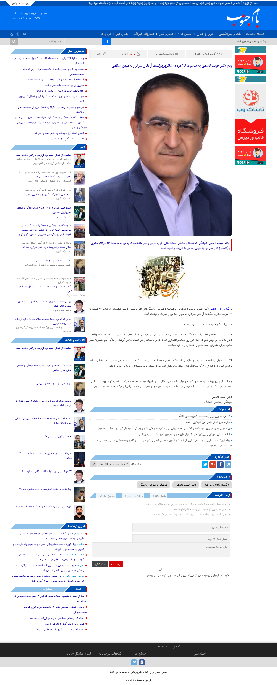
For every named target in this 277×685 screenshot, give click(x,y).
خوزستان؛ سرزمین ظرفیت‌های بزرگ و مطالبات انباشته (44, 507)
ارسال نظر (116, 564)
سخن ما (140, 654)
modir (80, 534)
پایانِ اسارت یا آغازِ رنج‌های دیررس (66, 139)
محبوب (47, 589)
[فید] (12, 33)
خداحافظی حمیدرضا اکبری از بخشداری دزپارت (60, 91)
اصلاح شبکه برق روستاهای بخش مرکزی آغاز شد (59, 133)
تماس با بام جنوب (168, 646)
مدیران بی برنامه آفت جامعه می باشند (64, 85)
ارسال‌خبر (122, 34)
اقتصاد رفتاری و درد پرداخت (57, 436)
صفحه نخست (255, 34)
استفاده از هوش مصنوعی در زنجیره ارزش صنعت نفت (56, 80)
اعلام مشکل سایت (78, 654)
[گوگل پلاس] (212, 464)
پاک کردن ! (99, 564)
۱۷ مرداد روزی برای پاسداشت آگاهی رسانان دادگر (204, 416)
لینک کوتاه (136, 464)
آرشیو (14, 3)
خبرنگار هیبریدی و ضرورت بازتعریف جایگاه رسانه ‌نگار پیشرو (45, 456)
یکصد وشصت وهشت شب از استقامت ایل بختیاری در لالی (43, 289)
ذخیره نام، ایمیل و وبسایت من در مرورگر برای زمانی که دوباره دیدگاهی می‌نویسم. (188, 575)
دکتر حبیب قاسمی (185, 484)
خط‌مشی (200, 654)
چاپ (99, 54)
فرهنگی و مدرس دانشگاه (153, 484)
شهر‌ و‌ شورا (166, 34)
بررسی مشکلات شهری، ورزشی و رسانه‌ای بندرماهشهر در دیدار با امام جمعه (43, 303)
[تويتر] (205, 464)
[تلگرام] (25, 33)
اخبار (82, 146)
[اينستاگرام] (18, 33)
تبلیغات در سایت (110, 654)
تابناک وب (130, 680)
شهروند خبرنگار (143, 34)
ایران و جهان (205, 34)
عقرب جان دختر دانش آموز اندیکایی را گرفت (207, 422)
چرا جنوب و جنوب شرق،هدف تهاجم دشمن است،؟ (45, 489)
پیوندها (25, 3)
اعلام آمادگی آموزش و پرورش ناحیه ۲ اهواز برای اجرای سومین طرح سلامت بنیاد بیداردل (184, 434)
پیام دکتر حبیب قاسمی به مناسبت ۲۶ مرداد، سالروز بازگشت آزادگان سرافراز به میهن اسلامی (172, 66)
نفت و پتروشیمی (230, 34)
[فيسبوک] (220, 464)
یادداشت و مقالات (75, 339)
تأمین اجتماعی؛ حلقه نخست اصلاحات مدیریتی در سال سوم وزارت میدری (43, 321)
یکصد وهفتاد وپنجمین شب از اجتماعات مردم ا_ (240, 41)
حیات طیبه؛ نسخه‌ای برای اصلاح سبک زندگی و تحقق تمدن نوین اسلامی (44, 210)
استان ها (186, 34)
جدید (78, 589)
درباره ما (106, 34)
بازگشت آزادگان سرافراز (216, 484)
